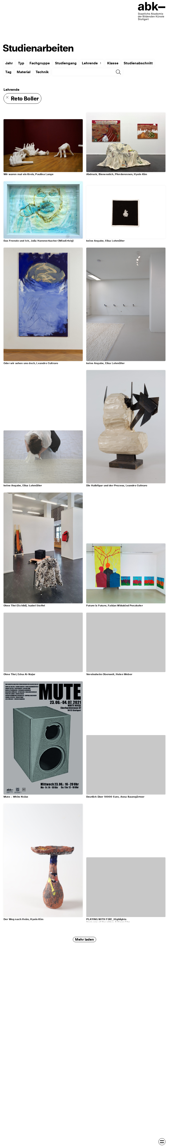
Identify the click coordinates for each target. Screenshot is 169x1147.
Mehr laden (84, 939)
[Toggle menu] (161, 1141)
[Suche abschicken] (118, 72)
